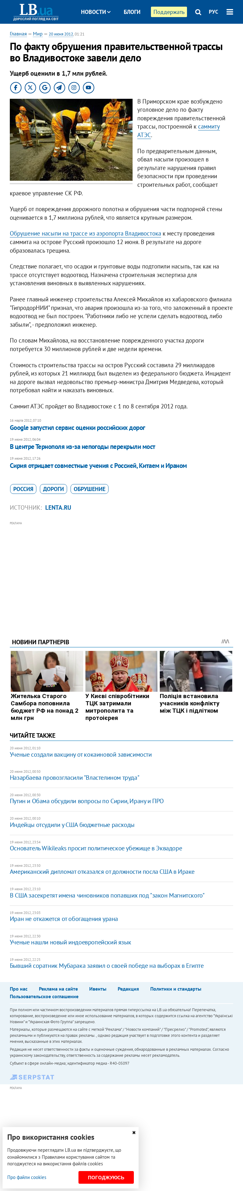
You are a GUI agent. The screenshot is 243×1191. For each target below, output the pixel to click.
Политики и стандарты (175, 989)
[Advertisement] (122, 571)
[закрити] (133, 1132)
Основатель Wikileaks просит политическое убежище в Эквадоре (96, 848)
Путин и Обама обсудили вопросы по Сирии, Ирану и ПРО (87, 801)
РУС (213, 11)
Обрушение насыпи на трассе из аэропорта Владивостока (85, 233)
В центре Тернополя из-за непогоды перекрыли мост (82, 446)
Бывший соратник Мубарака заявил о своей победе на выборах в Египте (107, 965)
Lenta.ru (58, 507)
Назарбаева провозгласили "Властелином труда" (74, 777)
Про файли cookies (26, 1177)
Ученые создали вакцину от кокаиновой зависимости (81, 754)
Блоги (132, 12)
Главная (18, 33)
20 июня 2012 (61, 34)
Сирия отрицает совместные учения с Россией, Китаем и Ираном (98, 465)
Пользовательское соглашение (44, 996)
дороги (53, 489)
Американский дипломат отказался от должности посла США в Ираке (102, 871)
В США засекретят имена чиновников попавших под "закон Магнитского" (107, 895)
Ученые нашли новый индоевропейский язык (70, 942)
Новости (93, 12)
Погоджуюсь (106, 1177)
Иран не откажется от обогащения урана (64, 919)
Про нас (19, 989)
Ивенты (97, 989)
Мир (38, 33)
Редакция (128, 989)
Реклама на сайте (58, 989)
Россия (23, 489)
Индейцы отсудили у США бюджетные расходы (72, 825)
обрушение (89, 489)
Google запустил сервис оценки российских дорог (77, 427)
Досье (127, 35)
